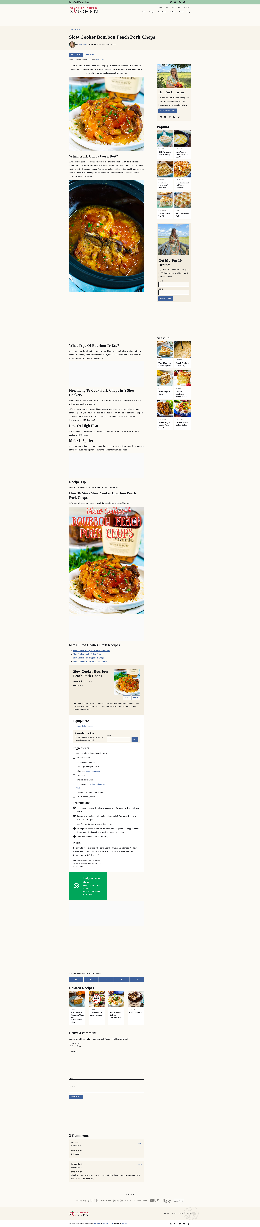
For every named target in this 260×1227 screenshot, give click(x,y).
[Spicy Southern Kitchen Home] (83, 9)
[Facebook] (180, 2)
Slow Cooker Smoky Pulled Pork (87, 654)
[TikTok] (188, 2)
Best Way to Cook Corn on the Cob (182, 154)
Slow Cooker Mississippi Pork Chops (88, 658)
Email (110, 735)
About (160, 7)
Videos (166, 7)
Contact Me (186, 7)
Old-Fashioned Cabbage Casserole (182, 185)
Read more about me (167, 110)
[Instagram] (171, 2)
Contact (182, 1213)
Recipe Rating (74, 1044)
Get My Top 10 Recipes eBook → (79, 2)
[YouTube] (175, 2)
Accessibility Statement (108, 1223)
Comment (74, 1051)
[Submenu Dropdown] (155, 12)
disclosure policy (99, 59)
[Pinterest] (184, 2)
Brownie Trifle (135, 1012)
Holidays (181, 12)
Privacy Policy (97, 1223)
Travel (173, 7)
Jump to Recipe (76, 55)
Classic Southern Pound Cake (181, 393)
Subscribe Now (165, 298)
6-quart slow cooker (85, 726)
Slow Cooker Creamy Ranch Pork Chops (90, 661)
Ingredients (162, 12)
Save (134, 739)
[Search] (188, 12)
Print (135, 698)
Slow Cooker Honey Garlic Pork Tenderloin (91, 651)
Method (172, 12)
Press (179, 7)
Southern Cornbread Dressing (163, 185)
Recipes (151, 12)
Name (72, 1078)
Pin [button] (126, 698)
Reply (140, 1143)
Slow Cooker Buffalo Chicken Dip (115, 1014)
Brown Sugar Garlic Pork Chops (164, 424)
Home (144, 12)
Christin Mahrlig (82, 44)
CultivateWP (124, 1223)
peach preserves (93, 771)
